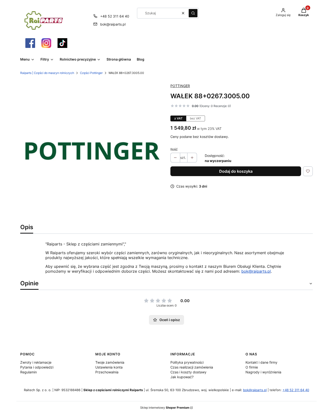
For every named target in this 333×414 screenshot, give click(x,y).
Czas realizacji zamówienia (191, 367)
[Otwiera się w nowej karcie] (30, 43)
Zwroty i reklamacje (35, 362)
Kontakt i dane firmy (261, 362)
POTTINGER (180, 86)
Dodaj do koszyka (236, 171)
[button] (193, 13)
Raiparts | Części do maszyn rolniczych (47, 73)
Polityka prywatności (187, 362)
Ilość (174, 149)
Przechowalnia (106, 372)
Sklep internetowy (164, 407)
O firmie (251, 367)
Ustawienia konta (109, 367)
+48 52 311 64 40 (114, 16)
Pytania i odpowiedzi (36, 367)
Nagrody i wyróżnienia (263, 372)
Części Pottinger (91, 73)
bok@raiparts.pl (113, 24)
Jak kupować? (182, 377)
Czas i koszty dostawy (188, 372)
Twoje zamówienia (109, 362)
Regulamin (28, 372)
